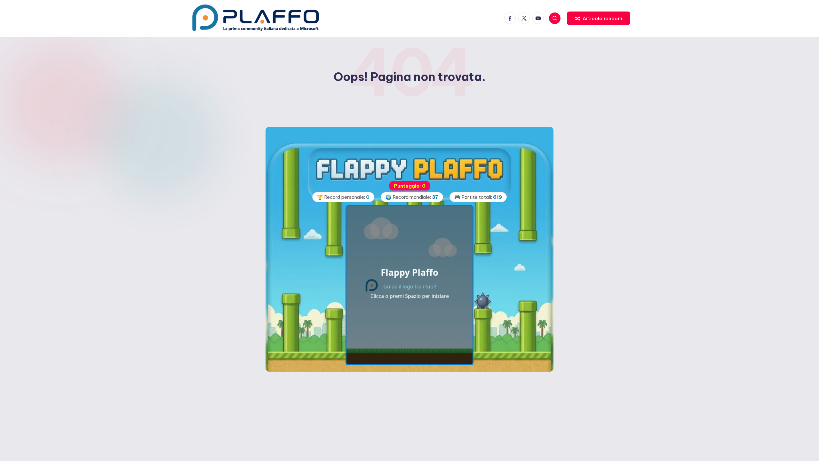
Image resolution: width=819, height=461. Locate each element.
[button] (598, 18)
